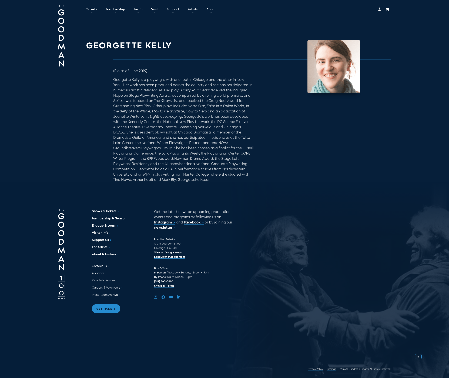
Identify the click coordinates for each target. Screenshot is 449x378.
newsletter (163, 227)
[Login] (379, 9)
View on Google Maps (168, 252)
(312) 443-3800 (163, 281)
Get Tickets (106, 308)
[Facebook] (163, 297)
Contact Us (99, 266)
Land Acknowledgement (169, 256)
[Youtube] (171, 297)
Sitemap (331, 369)
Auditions (98, 273)
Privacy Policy (315, 369)
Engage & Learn (104, 226)
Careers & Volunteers (106, 287)
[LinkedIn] (179, 297)
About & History (104, 254)
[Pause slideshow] (418, 356)
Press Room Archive (105, 294)
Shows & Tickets (104, 211)
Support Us (100, 240)
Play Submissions (103, 280)
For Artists (100, 247)
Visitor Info (100, 233)
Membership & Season (109, 218)
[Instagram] (155, 297)
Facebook (192, 222)
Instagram (163, 222)
